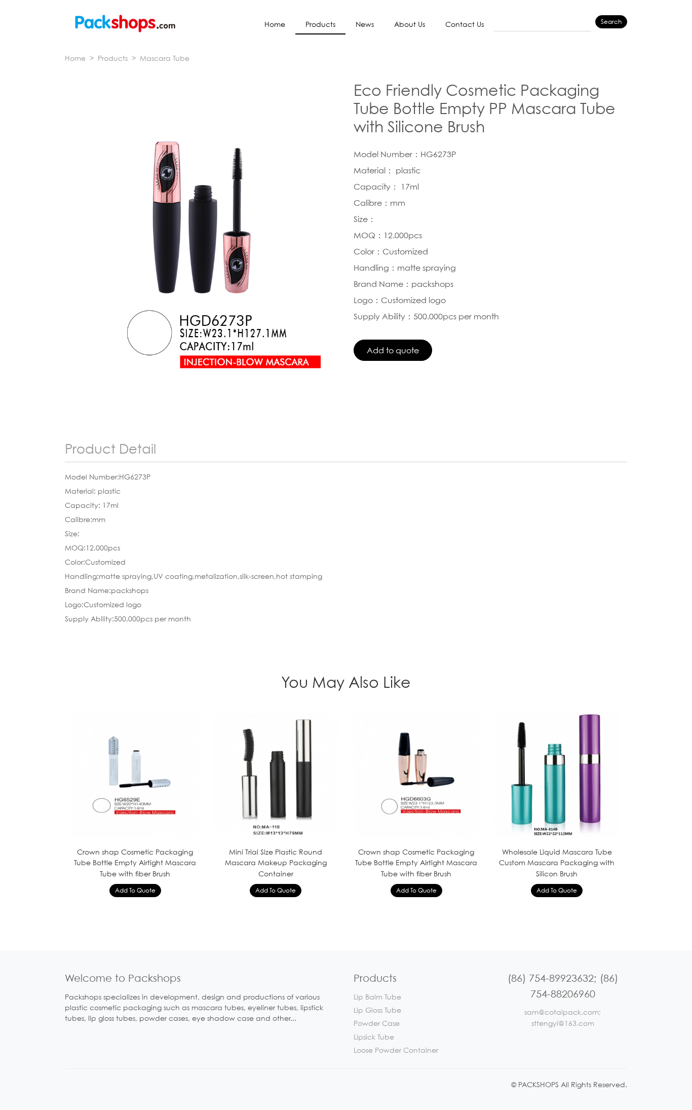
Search (611, 21)
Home (274, 24)
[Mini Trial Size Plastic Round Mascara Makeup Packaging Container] (276, 773)
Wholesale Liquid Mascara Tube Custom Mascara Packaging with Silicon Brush (556, 862)
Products (320, 24)
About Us (409, 24)
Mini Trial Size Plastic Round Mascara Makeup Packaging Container (276, 862)
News (365, 24)
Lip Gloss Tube (377, 1010)
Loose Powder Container (396, 1050)
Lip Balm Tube (377, 996)
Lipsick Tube (374, 1036)
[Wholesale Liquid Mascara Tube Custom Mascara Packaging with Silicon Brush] (557, 773)
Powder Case (377, 1023)
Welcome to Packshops (123, 978)
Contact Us (464, 24)
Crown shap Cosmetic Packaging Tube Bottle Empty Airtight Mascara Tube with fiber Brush (135, 862)
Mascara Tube (164, 58)
